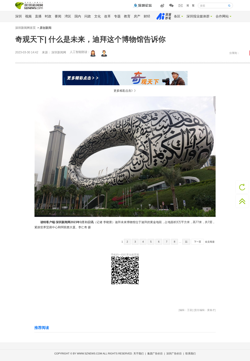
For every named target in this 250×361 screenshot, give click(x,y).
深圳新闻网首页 (25, 27)
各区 (177, 16)
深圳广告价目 (174, 353)
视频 (28, 16)
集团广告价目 (155, 353)
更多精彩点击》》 (125, 90)
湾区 (68, 16)
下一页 (197, 241)
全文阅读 (209, 241)
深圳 (18, 16)
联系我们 (190, 353)
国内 (77, 16)
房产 (137, 16)
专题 (117, 16)
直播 (38, 16)
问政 (87, 16)
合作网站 (222, 16)
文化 (97, 16)
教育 (127, 16)
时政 (48, 16)
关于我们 (138, 353)
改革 (107, 16)
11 (186, 241)
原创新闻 (45, 27)
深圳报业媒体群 (198, 16)
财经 (147, 16)
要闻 (58, 16)
